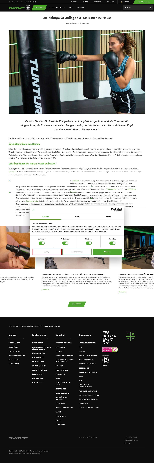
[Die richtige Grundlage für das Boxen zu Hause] (77, 72)
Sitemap (38, 453)
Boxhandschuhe (32, 201)
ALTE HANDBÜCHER (86, 360)
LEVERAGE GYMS (38, 353)
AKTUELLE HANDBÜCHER (88, 355)
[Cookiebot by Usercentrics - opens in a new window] (113, 209)
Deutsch (127, 2)
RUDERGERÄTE (14, 360)
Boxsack (76, 181)
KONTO (82, 351)
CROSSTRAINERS (15, 351)
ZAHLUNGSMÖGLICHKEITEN (89, 395)
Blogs (85, 2)
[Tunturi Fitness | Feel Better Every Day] (18, 7)
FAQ (80, 347)
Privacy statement (15, 453)
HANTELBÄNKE (37, 378)
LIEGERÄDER (13, 347)
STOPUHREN (60, 347)
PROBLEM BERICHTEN (87, 364)
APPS (81, 376)
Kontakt (110, 2)
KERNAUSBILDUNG (62, 393)
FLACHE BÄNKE (37, 357)
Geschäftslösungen (57, 7)
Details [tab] (77, 216)
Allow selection (77, 252)
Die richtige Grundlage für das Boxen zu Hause (77, 18)
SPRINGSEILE (60, 403)
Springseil (12, 172)
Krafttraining (39, 335)
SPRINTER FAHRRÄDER (17, 355)
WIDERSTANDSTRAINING (65, 355)
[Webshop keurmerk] (123, 350)
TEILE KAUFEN (84, 368)
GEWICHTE (60, 351)
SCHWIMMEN (60, 424)
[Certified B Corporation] (123, 360)
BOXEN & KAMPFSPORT (64, 408)
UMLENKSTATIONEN (39, 370)
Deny (47, 252)
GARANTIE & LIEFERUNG (88, 372)
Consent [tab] (45, 216)
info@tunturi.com (131, 440)
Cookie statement (28, 453)
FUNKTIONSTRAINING (63, 343)
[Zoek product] (150, 7)
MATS (58, 378)
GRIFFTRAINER (61, 389)
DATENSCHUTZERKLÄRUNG (89, 408)
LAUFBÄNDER (14, 364)
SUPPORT (59, 366)
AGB (80, 380)
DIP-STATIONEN (37, 343)
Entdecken (45, 290)
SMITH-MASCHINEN (39, 366)
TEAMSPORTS (61, 416)
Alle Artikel (77, 304)
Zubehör (60, 335)
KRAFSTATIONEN (38, 362)
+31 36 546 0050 (30, 2)
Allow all (107, 252)
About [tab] (108, 216)
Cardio (12, 335)
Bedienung (85, 335)
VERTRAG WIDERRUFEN (87, 343)
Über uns (80, 7)
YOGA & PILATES (62, 370)
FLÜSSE (58, 420)
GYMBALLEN (60, 374)
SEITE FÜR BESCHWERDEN (88, 399)
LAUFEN (58, 412)
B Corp (73, 2)
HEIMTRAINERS (14, 343)
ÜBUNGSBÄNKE (38, 374)
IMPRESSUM (83, 403)
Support (97, 2)
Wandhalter (111, 189)
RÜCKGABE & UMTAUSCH (88, 391)
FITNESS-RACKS (37, 383)
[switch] (65, 243)
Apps (71, 7)
